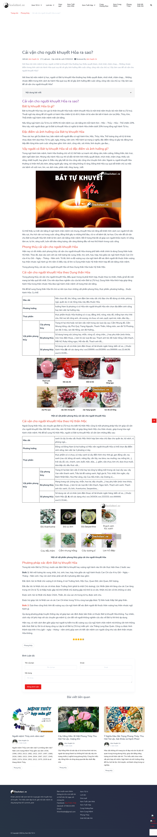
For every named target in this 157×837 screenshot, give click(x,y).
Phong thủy (28, 645)
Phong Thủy (129, 5)
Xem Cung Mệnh (117, 5)
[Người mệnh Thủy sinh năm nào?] (32, 719)
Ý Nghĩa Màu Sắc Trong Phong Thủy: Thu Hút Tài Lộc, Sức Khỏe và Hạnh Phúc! (124, 737)
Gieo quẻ (60, 5)
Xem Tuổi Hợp (87, 5)
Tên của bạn (29, 663)
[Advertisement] (75, 31)
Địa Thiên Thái (70, 803)
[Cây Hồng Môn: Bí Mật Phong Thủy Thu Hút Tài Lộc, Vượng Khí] (78, 719)
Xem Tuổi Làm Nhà (71, 5)
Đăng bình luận (33, 687)
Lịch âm (49, 5)
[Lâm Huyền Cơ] (15, 742)
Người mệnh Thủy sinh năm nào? (28, 736)
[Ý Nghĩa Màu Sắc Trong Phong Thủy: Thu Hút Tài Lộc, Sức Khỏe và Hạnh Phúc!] (124, 719)
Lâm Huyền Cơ (33, 59)
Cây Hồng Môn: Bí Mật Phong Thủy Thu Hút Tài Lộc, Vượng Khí (77, 737)
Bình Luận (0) (28, 655)
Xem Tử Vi (36, 5)
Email (82, 663)
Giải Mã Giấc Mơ (140, 5)
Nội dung (28, 673)
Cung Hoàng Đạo (103, 5)
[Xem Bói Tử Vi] (14, 5)
